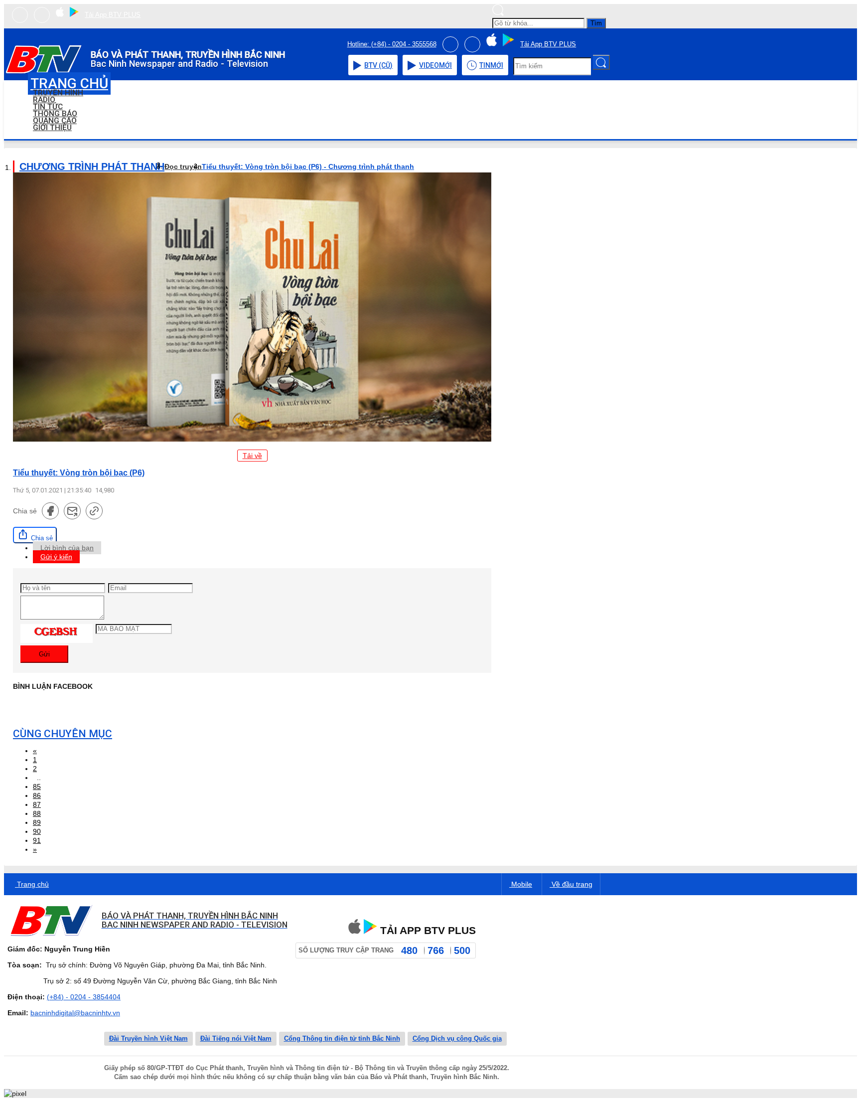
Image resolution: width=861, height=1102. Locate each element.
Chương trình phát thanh (91, 166)
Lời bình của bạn (67, 548)
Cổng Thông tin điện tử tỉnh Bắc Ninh (342, 1038)
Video (435, 65)
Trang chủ (32, 884)
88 (37, 813)
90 (37, 831)
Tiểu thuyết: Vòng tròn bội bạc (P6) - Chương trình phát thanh (308, 166)
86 (37, 795)
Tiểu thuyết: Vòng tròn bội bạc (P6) (78, 472)
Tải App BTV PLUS (113, 14)
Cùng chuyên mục (62, 734)
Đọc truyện (183, 166)
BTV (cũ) (378, 65)
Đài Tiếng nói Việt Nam (236, 1038)
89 (37, 822)
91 (37, 840)
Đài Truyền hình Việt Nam (148, 1038)
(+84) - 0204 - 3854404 (84, 997)
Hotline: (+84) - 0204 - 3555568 (391, 44)
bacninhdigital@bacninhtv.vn (75, 1013)
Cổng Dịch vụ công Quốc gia (457, 1038)
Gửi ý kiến (56, 557)
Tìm (596, 23)
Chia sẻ (41, 538)
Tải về (252, 456)
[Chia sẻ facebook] (50, 510)
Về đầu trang (571, 884)
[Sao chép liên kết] (94, 510)
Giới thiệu (52, 127)
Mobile (520, 884)
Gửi (44, 654)
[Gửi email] (72, 510)
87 (37, 804)
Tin (491, 65)
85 (37, 786)
